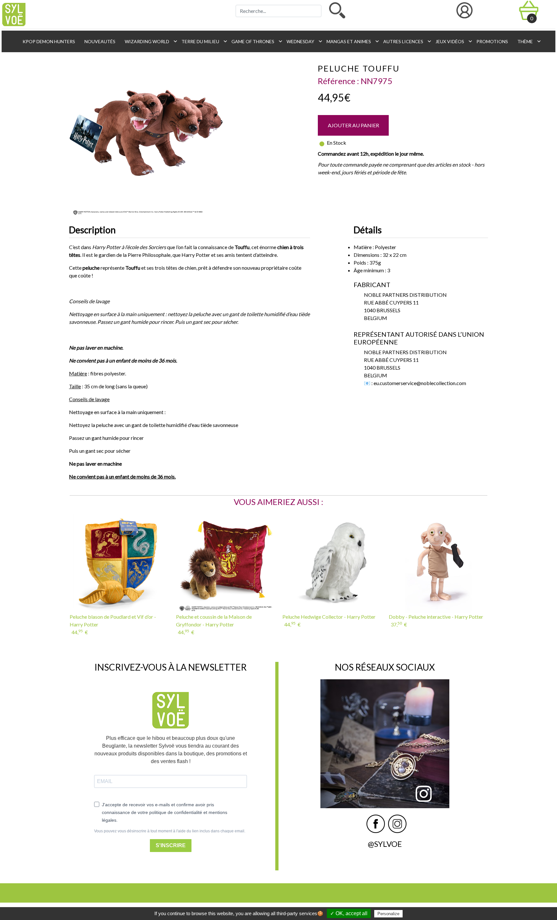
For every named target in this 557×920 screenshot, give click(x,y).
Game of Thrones (255, 41)
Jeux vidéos (452, 41)
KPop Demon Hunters (48, 41)
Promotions (491, 41)
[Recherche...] (337, 10)
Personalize (388, 913)
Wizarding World (149, 41)
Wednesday (303, 41)
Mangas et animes (351, 41)
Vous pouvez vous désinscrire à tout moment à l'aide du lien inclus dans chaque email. (169, 831)
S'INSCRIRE (171, 845)
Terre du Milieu (203, 41)
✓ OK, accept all (348, 913)
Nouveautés (99, 41)
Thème (527, 41)
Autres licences (405, 41)
